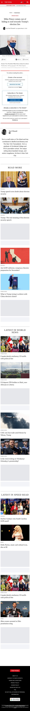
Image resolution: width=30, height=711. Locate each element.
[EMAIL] (10, 133)
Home (10, 12)
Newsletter (26, 59)
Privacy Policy (15, 682)
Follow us (19, 59)
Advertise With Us (15, 687)
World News (17, 12)
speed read (15, 15)
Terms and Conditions (15, 680)
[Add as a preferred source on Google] (15, 699)
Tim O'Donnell (11, 28)
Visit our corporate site (20, 705)
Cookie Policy (15, 685)
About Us (15, 675)
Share (4, 59)
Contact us (15, 120)
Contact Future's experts (15, 678)
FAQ (15, 689)
